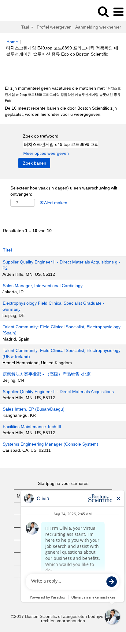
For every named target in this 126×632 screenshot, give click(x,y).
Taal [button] (25, 27)
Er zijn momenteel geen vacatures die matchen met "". (63, 94)
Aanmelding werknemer (98, 27)
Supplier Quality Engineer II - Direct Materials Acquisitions (58, 391)
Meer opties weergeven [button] (46, 153)
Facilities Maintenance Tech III (32, 426)
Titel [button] (7, 250)
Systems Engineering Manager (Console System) (50, 444)
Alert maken (55, 202)
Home (12, 41)
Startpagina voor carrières (63, 483)
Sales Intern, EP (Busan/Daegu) (34, 409)
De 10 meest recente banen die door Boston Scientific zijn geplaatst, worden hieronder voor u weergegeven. (61, 111)
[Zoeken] (103, 11)
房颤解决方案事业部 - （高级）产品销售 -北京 (47, 374)
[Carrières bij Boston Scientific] (21, 11)
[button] (118, 12)
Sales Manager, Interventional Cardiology (43, 285)
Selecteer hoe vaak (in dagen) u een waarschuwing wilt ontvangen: (63, 191)
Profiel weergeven (54, 27)
